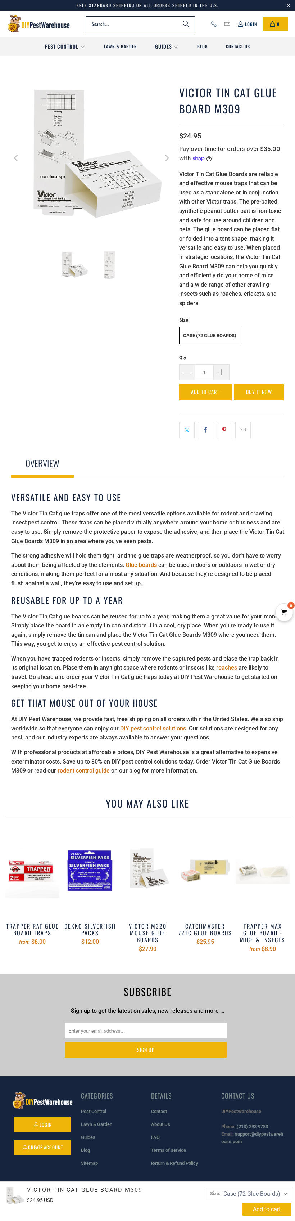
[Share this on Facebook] (205, 430)
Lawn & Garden (96, 1124)
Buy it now (259, 391)
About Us (160, 1124)
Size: (215, 1193)
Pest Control (93, 1111)
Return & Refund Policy (174, 1163)
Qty (182, 357)
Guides (88, 1137)
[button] (65, 46)
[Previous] (16, 157)
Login (251, 24)
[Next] (166, 157)
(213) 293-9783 (252, 1126)
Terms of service (168, 1150)
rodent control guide (84, 770)
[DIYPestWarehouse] (38, 24)
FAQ (155, 1137)
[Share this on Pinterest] (224, 430)
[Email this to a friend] (243, 430)
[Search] (186, 24)
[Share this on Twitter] (187, 430)
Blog (85, 1150)
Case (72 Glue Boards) (209, 335)
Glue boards (141, 565)
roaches (226, 667)
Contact (159, 1111)
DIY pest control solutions (153, 728)
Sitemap (89, 1163)
